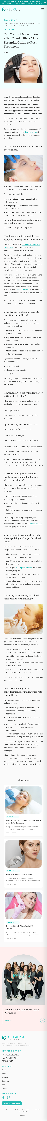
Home (6, 20)
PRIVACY (23, 1115)
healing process (23, 290)
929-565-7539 (7, 1061)
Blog (13, 20)
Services (5, 1077)
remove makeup (35, 524)
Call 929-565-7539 (12, 1103)
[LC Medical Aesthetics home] (12, 9)
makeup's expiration (24, 568)
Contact (4, 1089)
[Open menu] (42, 9)
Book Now (5, 1081)
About (4, 1074)
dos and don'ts (31, 132)
